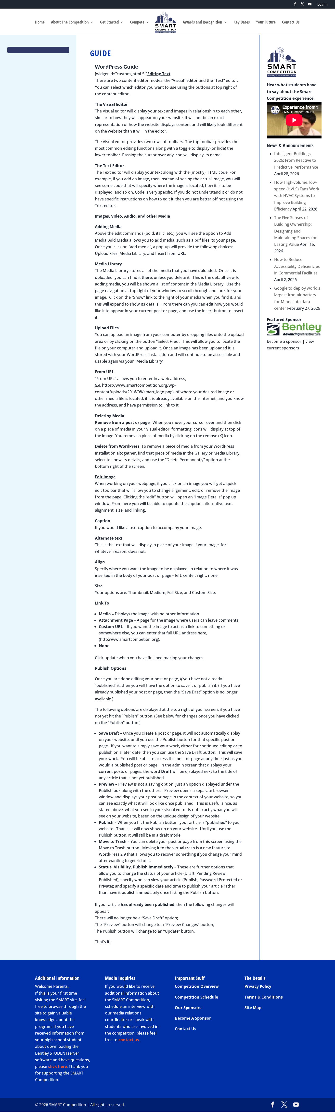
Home (40, 22)
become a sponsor (284, 341)
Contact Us (290, 22)
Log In (322, 5)
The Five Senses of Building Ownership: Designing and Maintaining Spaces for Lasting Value (295, 231)
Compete (137, 22)
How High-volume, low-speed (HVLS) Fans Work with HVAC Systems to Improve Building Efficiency (296, 196)
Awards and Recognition (202, 22)
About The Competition (70, 22)
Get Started (109, 22)
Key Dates (241, 22)
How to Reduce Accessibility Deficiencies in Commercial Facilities (297, 266)
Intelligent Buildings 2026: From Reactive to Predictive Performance (296, 160)
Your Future (266, 22)
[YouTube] (309, 5)
